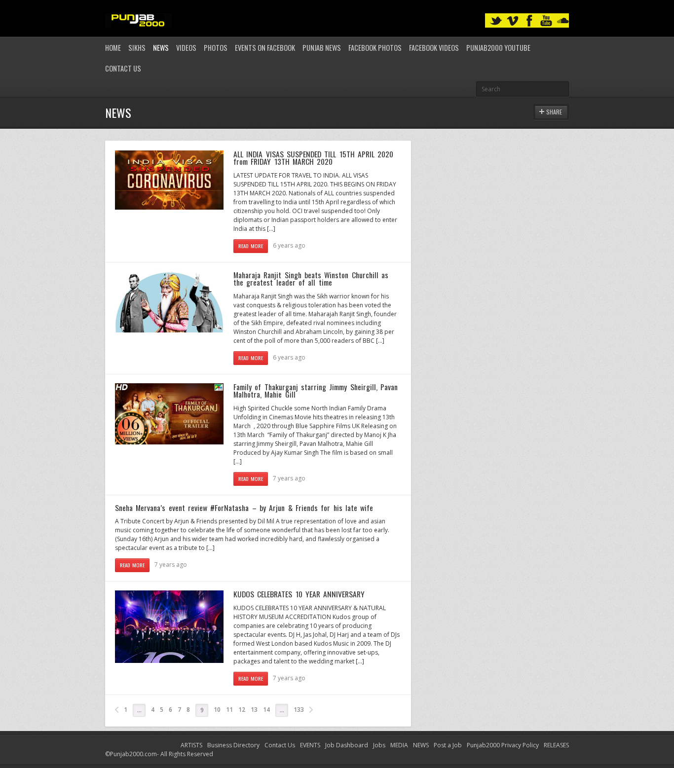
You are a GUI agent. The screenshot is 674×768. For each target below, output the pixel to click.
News (161, 47)
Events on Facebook (265, 47)
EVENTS (310, 745)
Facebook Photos (375, 47)
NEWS (421, 745)
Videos (186, 47)
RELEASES (556, 745)
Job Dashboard (346, 745)
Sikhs (137, 47)
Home (113, 47)
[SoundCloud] (563, 21)
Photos (215, 47)
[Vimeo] (513, 21)
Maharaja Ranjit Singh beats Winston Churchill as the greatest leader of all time (310, 279)
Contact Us (123, 68)
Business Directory (233, 745)
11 (229, 709)
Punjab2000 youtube (498, 47)
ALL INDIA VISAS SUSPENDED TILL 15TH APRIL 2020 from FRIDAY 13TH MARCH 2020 (313, 158)
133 (299, 709)
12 (241, 709)
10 (217, 709)
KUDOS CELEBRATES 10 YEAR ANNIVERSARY (299, 594)
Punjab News (321, 47)
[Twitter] (496, 21)
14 (266, 709)
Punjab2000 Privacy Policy (503, 745)
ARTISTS (191, 745)
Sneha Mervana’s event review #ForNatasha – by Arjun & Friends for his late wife (244, 507)
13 (254, 709)
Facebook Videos (434, 47)
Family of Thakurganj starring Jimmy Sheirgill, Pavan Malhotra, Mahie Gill (315, 391)
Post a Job (448, 745)
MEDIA (399, 745)
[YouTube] (546, 21)
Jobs (379, 745)
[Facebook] (529, 21)
